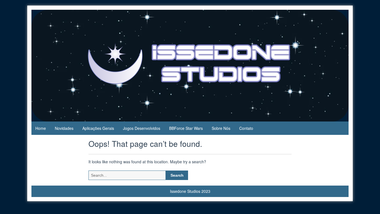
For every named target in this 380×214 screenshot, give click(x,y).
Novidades (64, 128)
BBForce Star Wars (186, 128)
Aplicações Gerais (98, 128)
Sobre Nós (221, 128)
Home (40, 128)
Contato (246, 128)
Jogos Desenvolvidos (141, 128)
